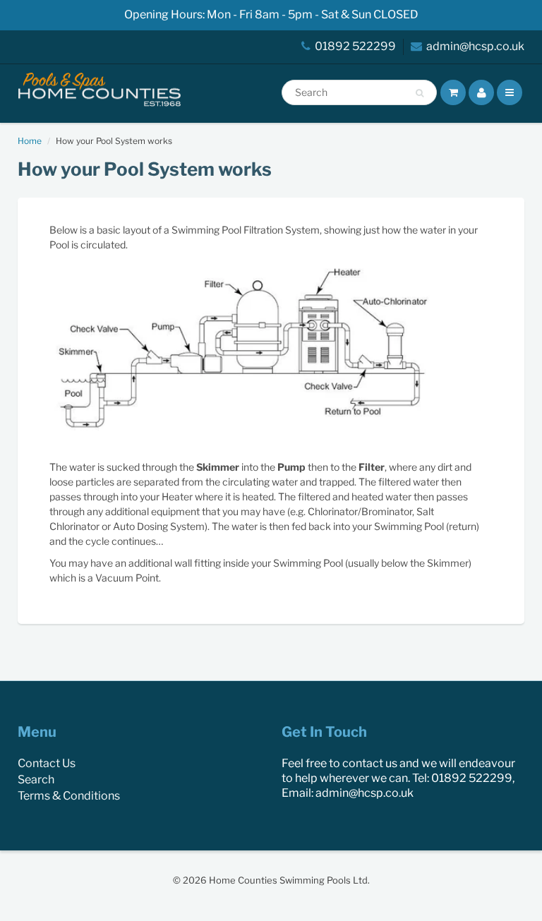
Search (36, 779)
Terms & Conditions (69, 795)
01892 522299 (355, 46)
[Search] (419, 93)
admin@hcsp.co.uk (475, 46)
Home (30, 141)
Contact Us (47, 763)
